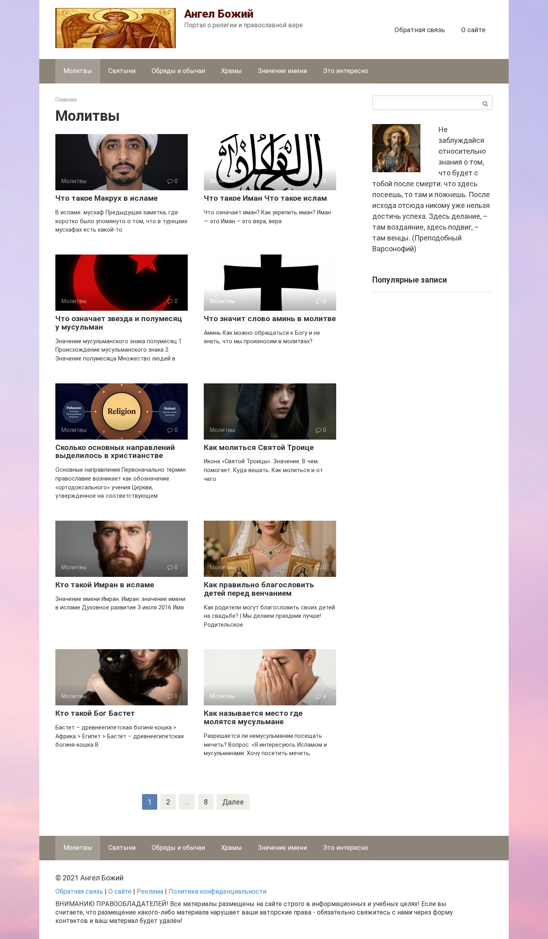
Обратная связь (419, 30)
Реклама (150, 891)
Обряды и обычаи (178, 71)
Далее (233, 802)
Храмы (231, 71)
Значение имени (282, 71)
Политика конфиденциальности (217, 891)
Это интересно (345, 71)
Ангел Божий (219, 13)
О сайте (473, 30)
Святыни (122, 71)
